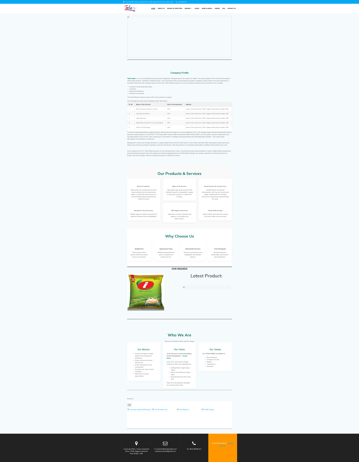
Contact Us (231, 8)
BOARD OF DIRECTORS (174, 8)
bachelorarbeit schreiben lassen (204, 145)
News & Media (207, 8)
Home (153, 8)
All (129, 405)
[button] (130, 36)
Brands (187, 8)
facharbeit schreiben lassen (151, 81)
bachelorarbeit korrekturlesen (146, 197)
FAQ (223, 8)
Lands (197, 8)
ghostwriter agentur (218, 197)
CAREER (217, 8)
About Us (161, 8)
